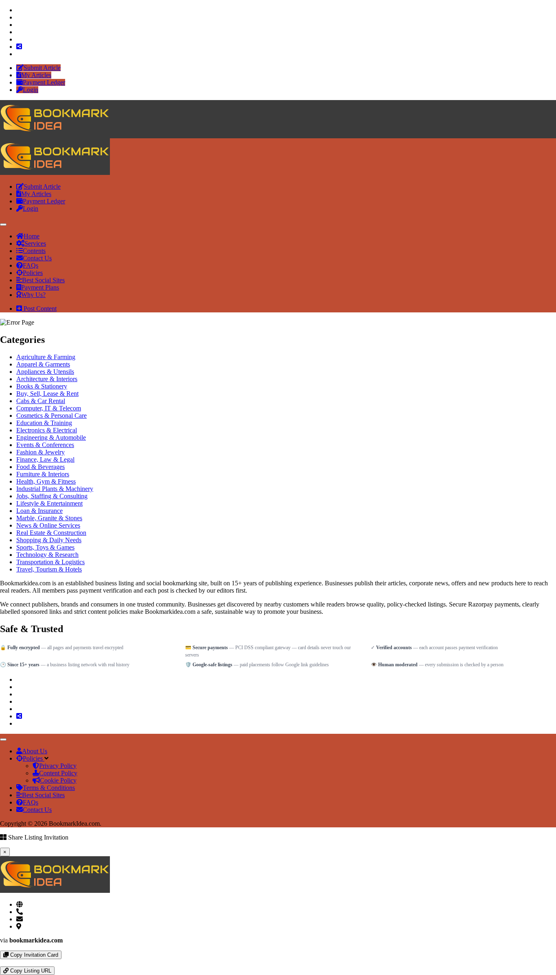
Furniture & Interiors (42, 474)
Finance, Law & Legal (45, 459)
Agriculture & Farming (45, 356)
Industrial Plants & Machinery (54, 488)
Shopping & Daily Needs (48, 540)
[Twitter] (18, 17)
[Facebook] (18, 10)
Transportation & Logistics (50, 561)
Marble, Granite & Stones (49, 518)
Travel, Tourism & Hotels (49, 569)
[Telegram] (9, 962)
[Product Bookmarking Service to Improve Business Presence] (55, 134)
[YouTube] (18, 39)
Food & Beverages (40, 466)
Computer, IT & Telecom (48, 408)
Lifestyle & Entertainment (49, 503)
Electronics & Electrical (46, 430)
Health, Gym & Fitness (46, 481)
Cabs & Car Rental (40, 400)
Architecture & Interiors (46, 378)
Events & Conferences (45, 444)
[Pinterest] (18, 31)
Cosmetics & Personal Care (51, 415)
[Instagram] (18, 24)
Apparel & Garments (43, 364)
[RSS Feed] (19, 46)
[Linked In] (18, 53)
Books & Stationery (41, 386)
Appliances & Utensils (45, 371)
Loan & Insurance (39, 510)
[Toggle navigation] (3, 224)
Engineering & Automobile (51, 437)
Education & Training (44, 422)
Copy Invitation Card (33, 955)
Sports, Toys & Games (45, 547)
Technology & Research (47, 554)
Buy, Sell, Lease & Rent (47, 393)
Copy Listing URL (30, 971)
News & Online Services (48, 525)
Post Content (39, 308)
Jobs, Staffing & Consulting (52, 496)
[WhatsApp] (2, 962)
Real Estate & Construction (51, 532)
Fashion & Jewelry (40, 452)
